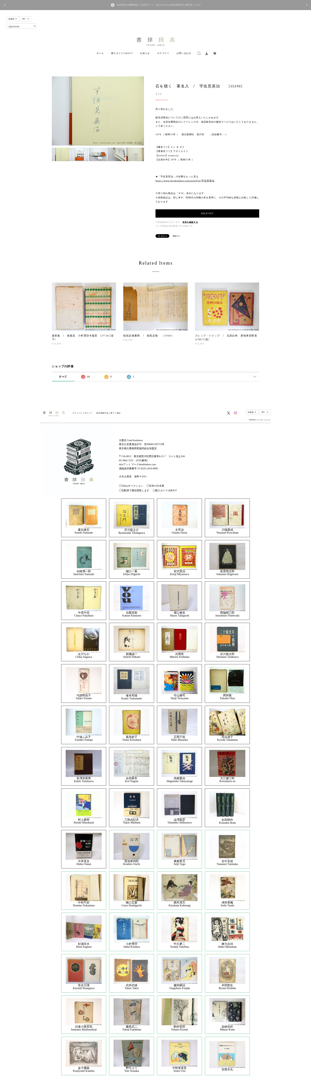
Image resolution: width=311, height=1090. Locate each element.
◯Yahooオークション (131, 485)
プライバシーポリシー (82, 413)
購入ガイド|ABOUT (122, 53)
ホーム (100, 53)
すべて (63, 376)
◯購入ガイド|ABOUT (165, 490)
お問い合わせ (184, 53)
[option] (98, 110)
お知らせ (145, 53)
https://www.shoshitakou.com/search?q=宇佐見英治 (185, 180)
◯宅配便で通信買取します (134, 490)
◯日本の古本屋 (155, 485)
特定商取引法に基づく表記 (108, 413)
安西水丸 (227, 1069)
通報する (176, 236)
